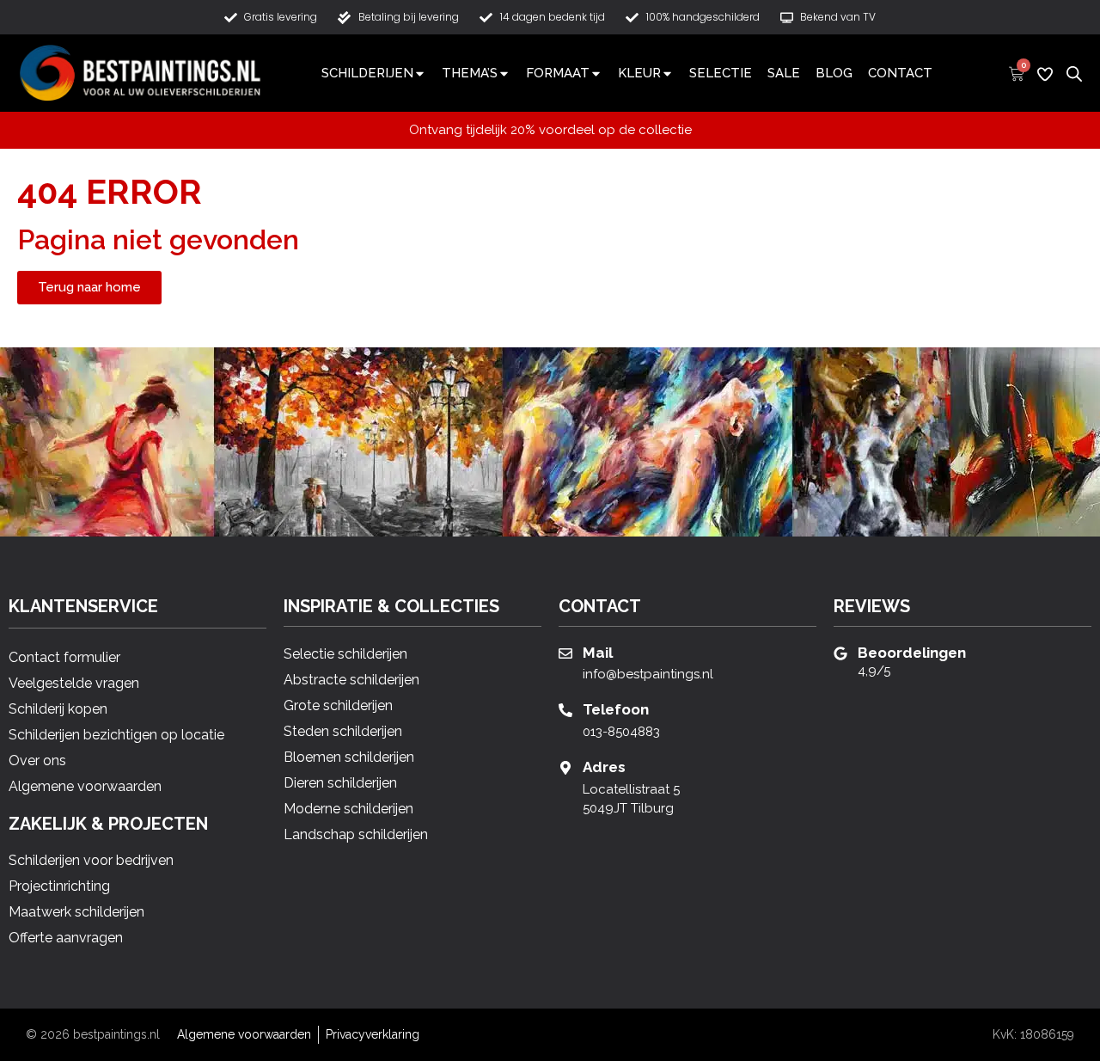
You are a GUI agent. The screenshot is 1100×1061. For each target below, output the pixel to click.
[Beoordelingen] (840, 653)
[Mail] (565, 653)
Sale (783, 73)
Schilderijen (367, 73)
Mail (598, 652)
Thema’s (470, 73)
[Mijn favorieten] (1045, 74)
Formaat (558, 73)
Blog (834, 73)
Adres (604, 767)
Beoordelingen (912, 652)
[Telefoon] (565, 710)
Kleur (639, 73)
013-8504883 (621, 731)
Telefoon (616, 709)
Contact (900, 73)
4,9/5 (874, 670)
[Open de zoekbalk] (1074, 71)
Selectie (720, 73)
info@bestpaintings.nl (648, 674)
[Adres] (565, 768)
